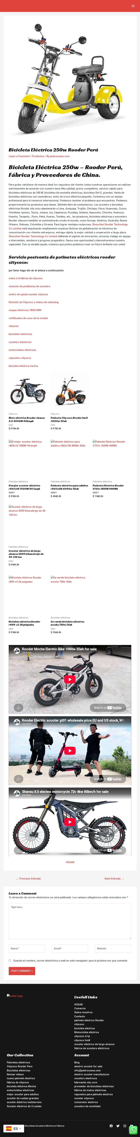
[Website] (113, 949)
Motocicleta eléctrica (86, 1032)
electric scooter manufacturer (91, 1074)
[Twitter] (118, 1125)
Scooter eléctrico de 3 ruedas (24, 1106)
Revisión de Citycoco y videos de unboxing (34, 302)
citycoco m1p (82, 1036)
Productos (38, 156)
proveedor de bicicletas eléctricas (94, 1086)
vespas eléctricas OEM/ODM (25, 310)
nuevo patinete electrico (21, 1078)
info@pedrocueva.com (87, 1070)
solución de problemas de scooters (29, 286)
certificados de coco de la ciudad (28, 318)
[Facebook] (111, 1125)
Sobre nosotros (83, 1012)
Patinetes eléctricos (18, 1062)
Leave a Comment (19, 156)
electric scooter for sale (88, 1066)
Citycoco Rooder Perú (19, 1066)
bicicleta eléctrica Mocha (21, 1086)
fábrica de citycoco (18, 1082)
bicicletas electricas (20, 334)
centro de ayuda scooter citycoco (28, 294)
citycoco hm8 (82, 1040)
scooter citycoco (84, 1098)
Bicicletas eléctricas (18, 1070)
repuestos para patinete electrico (93, 1094)
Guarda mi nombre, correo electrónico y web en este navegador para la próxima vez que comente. (70, 960)
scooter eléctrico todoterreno (24, 1102)
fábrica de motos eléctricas (90, 1090)
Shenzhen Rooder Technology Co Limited (33, 236)
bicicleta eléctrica (84, 1028)
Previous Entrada (28, 878)
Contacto (79, 1016)
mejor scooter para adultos (23, 1094)
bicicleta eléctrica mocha (23, 366)
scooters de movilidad (87, 1106)
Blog (77, 1062)
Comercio (80, 1008)
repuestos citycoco (20, 358)
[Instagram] (124, 1125)
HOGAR (70, 862)
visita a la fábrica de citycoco (26, 278)
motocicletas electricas (22, 349)
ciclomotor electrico (86, 1102)
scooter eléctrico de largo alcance (94, 1044)
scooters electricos (20, 342)
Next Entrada (114, 878)
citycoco (14, 326)
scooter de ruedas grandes (23, 1098)
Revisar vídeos (15, 1074)
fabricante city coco (85, 1082)
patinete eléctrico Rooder (89, 1020)
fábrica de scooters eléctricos (91, 1048)
